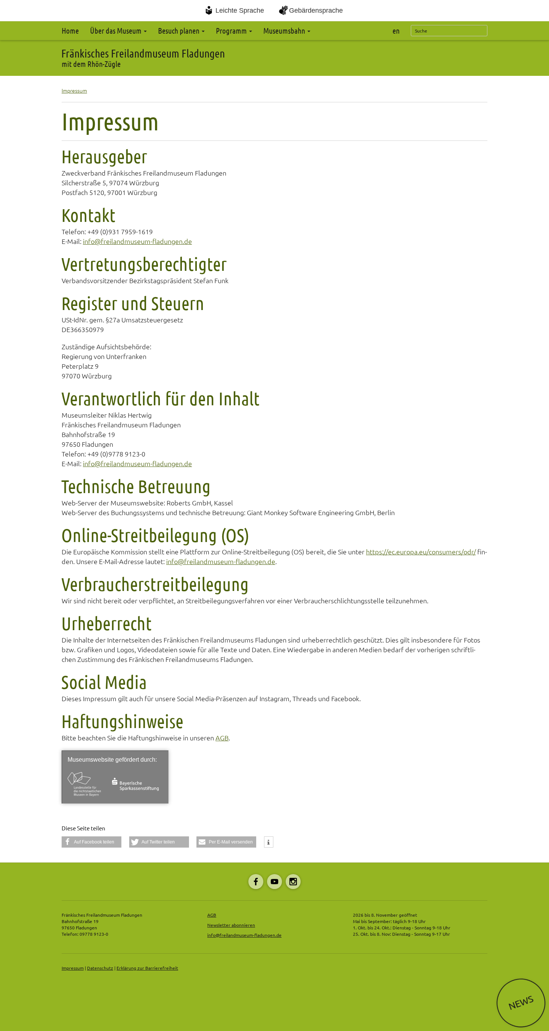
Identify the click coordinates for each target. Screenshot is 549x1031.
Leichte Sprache (239, 10)
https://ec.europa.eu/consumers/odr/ (421, 551)
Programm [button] (232, 30)
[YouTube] (274, 881)
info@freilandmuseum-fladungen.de (137, 241)
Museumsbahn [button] (285, 30)
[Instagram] (293, 881)
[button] (91, 842)
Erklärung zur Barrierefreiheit (147, 968)
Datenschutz (100, 968)
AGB (222, 737)
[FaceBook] (255, 881)
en (396, 30)
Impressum (74, 91)
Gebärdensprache (316, 10)
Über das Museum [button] (116, 30)
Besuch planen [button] (179, 30)
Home (70, 30)
